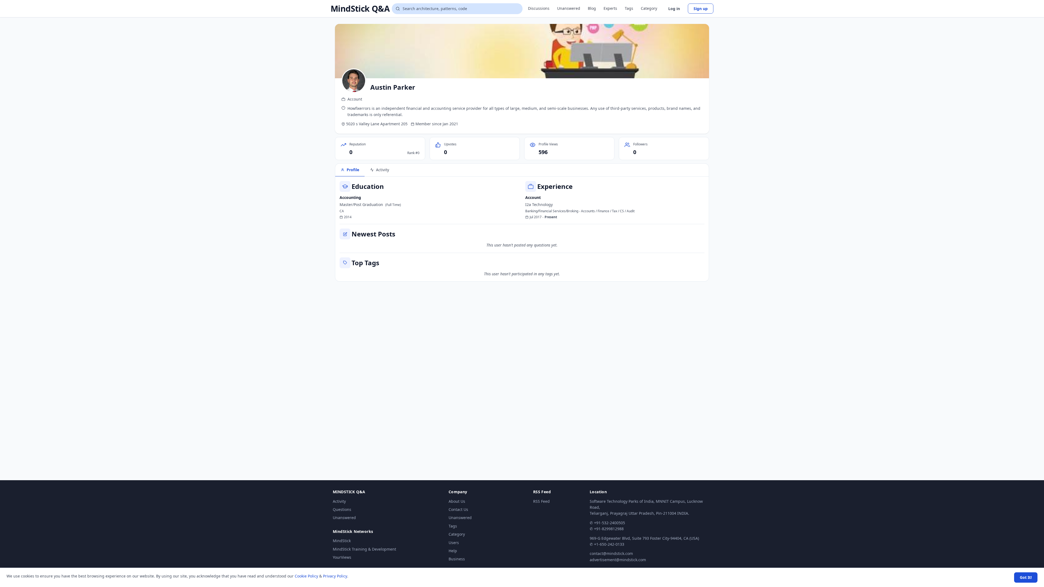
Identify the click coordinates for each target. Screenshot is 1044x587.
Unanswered (568, 8)
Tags (629, 8)
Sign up (701, 8)
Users (454, 542)
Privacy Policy (335, 576)
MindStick (342, 540)
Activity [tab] (382, 169)
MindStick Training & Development (364, 549)
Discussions (538, 8)
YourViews (342, 557)
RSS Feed (541, 501)
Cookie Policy (306, 576)
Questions (342, 509)
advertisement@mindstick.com (618, 559)
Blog (592, 8)
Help (453, 550)
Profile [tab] (353, 169)
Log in (674, 8)
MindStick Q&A (360, 9)
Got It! (1026, 577)
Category (649, 8)
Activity (339, 501)
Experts (610, 8)
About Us (457, 501)
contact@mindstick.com (611, 553)
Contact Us (458, 509)
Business (457, 558)
